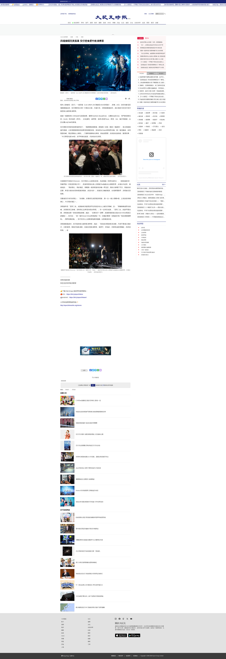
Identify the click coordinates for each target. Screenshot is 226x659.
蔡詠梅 (162, 119)
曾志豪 (141, 113)
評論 (118, 22)
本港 (77, 37)
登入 (93, 385)
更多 (160, 130)
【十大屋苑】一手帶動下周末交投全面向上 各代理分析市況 (152, 62)
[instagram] (115, 618)
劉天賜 (155, 113)
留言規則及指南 (63, 380)
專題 (62, 641)
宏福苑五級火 (145, 254)
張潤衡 (154, 123)
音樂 (82, 37)
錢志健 (141, 116)
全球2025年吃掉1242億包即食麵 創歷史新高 (152, 94)
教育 (152, 22)
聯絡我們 (120, 655)
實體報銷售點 (72, 13)
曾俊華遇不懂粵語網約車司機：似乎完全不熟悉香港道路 (152, 77)
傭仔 (147, 123)
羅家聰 (162, 116)
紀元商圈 (151, 13)
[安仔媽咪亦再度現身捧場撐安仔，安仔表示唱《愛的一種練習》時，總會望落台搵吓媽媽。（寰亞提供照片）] (95, 157)
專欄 (113, 22)
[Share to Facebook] (97, 99)
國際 (100, 22)
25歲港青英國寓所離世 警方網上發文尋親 (152, 99)
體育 (148, 22)
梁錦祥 (148, 116)
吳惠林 (141, 126)
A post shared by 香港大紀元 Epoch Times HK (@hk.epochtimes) (157, 178)
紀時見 (143, 227)
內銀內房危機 (145, 242)
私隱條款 (135, 655)
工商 (89, 644)
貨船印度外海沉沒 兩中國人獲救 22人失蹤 (151, 59)
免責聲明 (128, 655)
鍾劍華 (148, 113)
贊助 (145, 13)
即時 (82, 22)
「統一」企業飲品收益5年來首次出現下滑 (151, 45)
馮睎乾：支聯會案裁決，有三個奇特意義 (152, 85)
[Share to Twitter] (99, 99)
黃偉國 (141, 119)
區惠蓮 (141, 133)
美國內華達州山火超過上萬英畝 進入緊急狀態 (152, 56)
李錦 (160, 123)
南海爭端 (143, 235)
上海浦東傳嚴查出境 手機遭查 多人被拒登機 (152, 83)
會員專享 (76, 22)
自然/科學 (138, 22)
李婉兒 (148, 126)
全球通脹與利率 (145, 230)
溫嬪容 (146, 130)
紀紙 (143, 22)
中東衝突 (143, 237)
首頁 (69, 22)
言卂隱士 (156, 126)
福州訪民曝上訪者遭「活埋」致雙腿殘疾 (151, 42)
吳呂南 (155, 116)
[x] (127, 618)
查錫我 (154, 130)
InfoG (109, 22)
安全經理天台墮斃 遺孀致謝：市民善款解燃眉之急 (152, 88)
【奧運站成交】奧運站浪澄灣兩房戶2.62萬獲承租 (152, 67)
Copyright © (143, 655)
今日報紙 (63, 619)
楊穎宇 (155, 119)
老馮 (163, 126)
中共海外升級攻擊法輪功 (148, 252)
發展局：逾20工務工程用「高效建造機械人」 (152, 91)
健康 (127, 22)
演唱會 (74, 389)
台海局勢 (143, 232)
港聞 (91, 22)
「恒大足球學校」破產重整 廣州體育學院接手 (152, 53)
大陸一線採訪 (145, 250)
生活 (122, 22)
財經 (104, 22)
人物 (62, 647)
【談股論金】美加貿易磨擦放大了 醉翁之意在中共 (152, 65)
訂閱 (103, 385)
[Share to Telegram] (102, 99)
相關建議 (113, 655)
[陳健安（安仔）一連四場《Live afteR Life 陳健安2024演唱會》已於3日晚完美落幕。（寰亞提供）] (95, 67)
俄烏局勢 (143, 240)
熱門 (86, 22)
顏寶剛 (148, 119)
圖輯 (89, 641)
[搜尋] (165, 14)
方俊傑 (162, 113)
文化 (131, 22)
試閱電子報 (63, 13)
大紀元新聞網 (64, 37)
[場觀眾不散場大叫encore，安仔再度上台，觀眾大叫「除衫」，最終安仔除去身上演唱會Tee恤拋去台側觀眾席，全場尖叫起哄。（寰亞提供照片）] (95, 251)
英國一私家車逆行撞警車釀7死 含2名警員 (151, 50)
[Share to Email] (106, 99)
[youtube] (131, 618)
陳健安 (67, 389)
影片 (62, 621)
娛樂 (156, 22)
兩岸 (95, 22)
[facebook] (119, 618)
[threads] (123, 618)
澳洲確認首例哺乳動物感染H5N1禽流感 (151, 47)
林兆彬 (141, 123)
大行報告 (143, 245)
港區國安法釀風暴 (146, 247)
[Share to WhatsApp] (104, 99)
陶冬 (140, 130)
